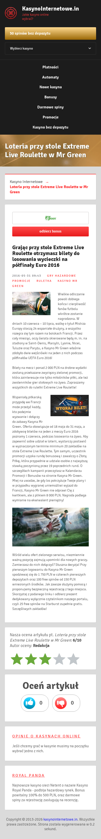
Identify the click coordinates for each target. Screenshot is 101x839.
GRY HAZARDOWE (61, 276)
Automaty (50, 77)
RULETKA (44, 281)
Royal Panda (28, 775)
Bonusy (50, 97)
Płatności (50, 67)
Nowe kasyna (50, 87)
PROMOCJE (21, 281)
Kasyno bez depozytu (50, 127)
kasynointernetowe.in (60, 819)
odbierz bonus (50, 231)
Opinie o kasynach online (46, 736)
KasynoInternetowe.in (46, 8)
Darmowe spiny (50, 107)
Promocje (51, 117)
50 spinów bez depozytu (30, 33)
